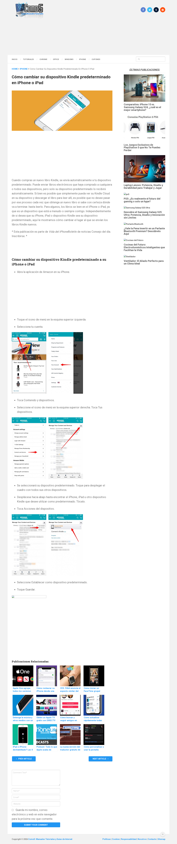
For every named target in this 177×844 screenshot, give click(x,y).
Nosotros (142, 839)
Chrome (43, 59)
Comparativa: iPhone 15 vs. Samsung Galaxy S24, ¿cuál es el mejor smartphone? (142, 107)
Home (15, 69)
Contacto (152, 839)
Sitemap (161, 839)
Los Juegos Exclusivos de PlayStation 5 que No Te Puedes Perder (142, 147)
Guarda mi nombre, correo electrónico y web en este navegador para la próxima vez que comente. (34, 814)
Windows (69, 59)
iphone (24, 69)
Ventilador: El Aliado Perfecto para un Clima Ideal (144, 262)
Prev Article (25, 759)
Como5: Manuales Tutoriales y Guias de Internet (50, 839)
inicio (14, 59)
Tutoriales (28, 59)
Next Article (100, 759)
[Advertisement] (88, 36)
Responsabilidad (129, 839)
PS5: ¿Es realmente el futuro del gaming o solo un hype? (142, 200)
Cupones (96, 59)
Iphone (82, 59)
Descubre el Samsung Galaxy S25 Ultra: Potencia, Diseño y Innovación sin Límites (144, 215)
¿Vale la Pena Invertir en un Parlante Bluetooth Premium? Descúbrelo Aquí (144, 231)
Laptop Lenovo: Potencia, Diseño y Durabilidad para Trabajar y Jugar (143, 186)
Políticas (106, 839)
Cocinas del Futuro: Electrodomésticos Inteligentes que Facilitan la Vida (144, 247)
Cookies (116, 839)
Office (56, 59)
